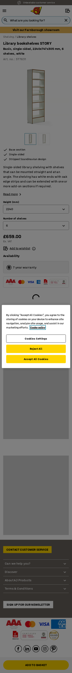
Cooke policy (37, 327)
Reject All (36, 349)
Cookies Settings (36, 338)
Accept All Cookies (36, 359)
